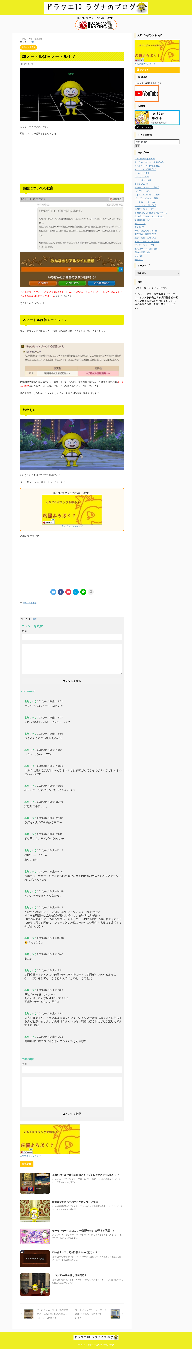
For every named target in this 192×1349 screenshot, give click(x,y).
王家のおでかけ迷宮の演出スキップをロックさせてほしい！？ (85, 1174)
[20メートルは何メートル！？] (76, 592)
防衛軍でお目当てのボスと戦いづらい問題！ (76, 1201)
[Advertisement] (72, 159)
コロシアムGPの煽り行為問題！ (69, 1275)
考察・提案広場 (29, 602)
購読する (144, 69)
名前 (24, 631)
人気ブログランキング (72, 526)
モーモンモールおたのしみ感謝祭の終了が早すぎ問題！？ (83, 1230)
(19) (32, 41)
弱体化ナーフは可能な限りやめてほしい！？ (76, 1252)
